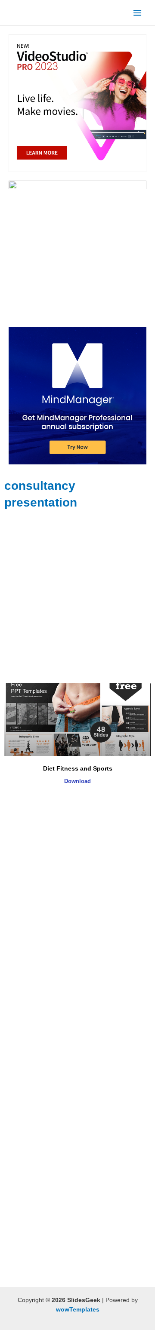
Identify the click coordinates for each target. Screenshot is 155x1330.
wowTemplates (77, 1309)
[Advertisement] (77, 596)
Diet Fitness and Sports (77, 768)
